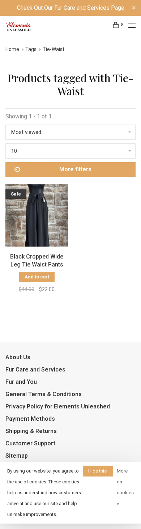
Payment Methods (30, 418)
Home (12, 49)
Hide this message (98, 472)
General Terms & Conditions (43, 394)
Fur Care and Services (35, 369)
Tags (31, 49)
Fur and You (21, 381)
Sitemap (16, 455)
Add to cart (37, 277)
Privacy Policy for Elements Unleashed (57, 406)
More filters (75, 169)
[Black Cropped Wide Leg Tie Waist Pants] (36, 216)
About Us (17, 357)
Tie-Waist (53, 49)
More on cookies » (125, 487)
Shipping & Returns (31, 431)
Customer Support (30, 443)
